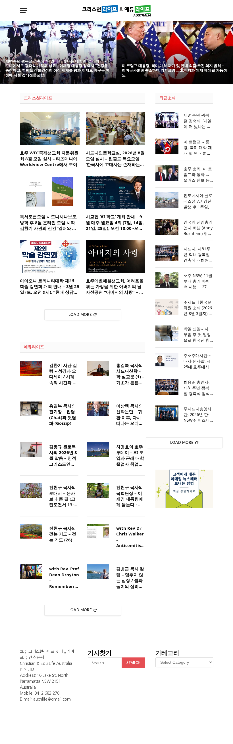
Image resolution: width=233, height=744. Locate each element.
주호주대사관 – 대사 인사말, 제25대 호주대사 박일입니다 (197, 361)
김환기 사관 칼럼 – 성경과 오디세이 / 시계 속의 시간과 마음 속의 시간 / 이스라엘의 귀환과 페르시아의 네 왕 (63, 374)
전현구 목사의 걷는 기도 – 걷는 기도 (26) (62, 534)
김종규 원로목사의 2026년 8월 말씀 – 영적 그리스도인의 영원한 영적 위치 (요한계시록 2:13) (63, 455)
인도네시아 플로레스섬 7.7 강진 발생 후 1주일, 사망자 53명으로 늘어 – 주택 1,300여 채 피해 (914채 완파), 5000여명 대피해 (198, 201)
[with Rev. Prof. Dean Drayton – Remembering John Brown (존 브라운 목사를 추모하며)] (31, 571)
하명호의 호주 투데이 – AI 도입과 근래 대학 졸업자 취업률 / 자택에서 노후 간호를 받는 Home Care (130, 455)
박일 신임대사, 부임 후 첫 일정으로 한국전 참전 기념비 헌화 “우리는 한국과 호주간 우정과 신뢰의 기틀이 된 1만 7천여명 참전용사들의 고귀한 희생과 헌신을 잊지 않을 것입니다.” (198, 334)
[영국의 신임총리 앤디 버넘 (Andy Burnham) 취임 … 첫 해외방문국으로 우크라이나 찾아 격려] (166, 227)
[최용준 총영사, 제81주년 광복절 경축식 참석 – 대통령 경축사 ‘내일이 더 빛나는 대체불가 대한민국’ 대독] (166, 387)
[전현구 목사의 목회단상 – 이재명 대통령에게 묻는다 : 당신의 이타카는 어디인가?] (98, 490)
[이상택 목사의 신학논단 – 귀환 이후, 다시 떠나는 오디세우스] (98, 409)
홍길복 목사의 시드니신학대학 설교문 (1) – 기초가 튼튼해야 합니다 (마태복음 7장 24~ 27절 (130, 374)
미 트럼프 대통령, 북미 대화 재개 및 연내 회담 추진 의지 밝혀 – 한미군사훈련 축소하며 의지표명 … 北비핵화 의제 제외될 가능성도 (174, 70)
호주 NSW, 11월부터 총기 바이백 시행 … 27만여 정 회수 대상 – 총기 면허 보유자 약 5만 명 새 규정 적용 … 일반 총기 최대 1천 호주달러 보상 (198, 281)
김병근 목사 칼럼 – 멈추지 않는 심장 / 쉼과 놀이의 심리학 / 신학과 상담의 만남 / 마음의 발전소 (130, 577)
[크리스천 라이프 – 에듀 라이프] (116, 10)
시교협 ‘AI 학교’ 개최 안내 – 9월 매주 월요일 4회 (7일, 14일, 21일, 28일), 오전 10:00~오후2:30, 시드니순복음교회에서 (115, 222)
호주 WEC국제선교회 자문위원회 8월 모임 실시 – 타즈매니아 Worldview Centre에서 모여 (49, 158)
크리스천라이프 (38, 98)
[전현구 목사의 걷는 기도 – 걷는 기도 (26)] (31, 531)
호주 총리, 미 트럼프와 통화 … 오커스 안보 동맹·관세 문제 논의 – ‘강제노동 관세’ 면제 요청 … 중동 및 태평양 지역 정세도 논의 (198, 174)
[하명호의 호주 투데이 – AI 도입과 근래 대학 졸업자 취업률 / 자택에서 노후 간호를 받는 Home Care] (98, 449)
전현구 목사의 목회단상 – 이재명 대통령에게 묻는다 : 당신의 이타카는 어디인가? (129, 496)
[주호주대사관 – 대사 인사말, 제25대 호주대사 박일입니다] (166, 360)
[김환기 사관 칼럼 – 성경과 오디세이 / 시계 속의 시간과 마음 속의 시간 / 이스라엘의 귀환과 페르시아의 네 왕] (31, 368)
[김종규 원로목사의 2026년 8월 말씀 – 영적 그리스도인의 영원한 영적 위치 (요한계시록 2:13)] (31, 449)
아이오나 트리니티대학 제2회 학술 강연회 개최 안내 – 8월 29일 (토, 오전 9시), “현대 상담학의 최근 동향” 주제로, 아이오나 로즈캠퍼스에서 (49, 286)
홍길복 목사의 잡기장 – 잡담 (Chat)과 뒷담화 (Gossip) (62, 414)
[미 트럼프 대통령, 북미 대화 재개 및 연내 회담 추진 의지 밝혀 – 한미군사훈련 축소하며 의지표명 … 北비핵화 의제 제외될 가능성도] (174, 52)
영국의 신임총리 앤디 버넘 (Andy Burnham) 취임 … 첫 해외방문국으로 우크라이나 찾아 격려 (198, 227)
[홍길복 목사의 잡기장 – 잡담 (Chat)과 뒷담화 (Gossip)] (31, 409)
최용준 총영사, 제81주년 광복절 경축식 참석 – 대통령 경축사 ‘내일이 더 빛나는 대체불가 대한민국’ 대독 (198, 387)
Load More (80, 315)
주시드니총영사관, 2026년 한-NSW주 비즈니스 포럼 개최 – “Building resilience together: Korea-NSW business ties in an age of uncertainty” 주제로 (198, 414)
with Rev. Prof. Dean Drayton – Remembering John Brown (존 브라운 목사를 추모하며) (64, 577)
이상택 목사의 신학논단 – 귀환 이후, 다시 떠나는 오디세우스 (129, 414)
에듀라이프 (34, 347)
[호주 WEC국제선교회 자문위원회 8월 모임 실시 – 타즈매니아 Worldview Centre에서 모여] (50, 128)
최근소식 (167, 98)
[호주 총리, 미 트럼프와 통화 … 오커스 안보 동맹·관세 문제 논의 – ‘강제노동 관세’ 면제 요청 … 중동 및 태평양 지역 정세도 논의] (166, 173)
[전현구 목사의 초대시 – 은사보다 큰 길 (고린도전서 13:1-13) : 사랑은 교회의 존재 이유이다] (31, 490)
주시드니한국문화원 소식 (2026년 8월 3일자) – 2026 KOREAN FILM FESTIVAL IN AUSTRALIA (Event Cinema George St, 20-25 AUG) (198, 307)
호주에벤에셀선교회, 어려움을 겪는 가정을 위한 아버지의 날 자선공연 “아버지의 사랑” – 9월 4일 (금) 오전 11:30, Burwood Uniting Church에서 (115, 286)
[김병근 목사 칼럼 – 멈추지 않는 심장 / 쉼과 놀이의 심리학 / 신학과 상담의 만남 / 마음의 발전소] (98, 571)
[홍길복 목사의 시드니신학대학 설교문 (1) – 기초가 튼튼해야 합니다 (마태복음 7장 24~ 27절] (98, 368)
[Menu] (23, 10)
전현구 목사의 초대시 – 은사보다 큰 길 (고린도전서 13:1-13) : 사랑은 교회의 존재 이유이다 (63, 496)
